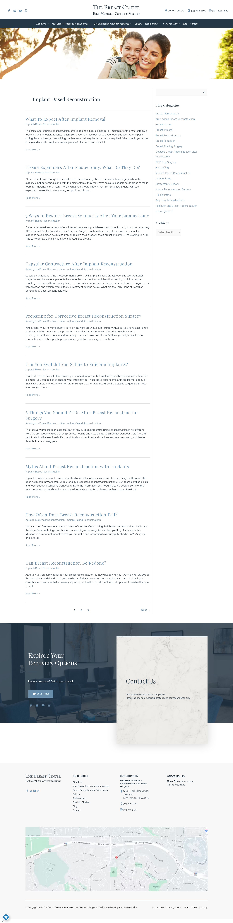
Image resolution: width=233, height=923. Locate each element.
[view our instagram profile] (26, 10)
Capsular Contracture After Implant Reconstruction (79, 264)
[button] (40, 693)
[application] (47, 24)
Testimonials (79, 798)
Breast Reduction (165, 140)
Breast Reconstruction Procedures (90, 790)
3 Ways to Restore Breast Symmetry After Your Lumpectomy (87, 215)
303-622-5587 (220, 10)
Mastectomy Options (167, 184)
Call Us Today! (42, 694)
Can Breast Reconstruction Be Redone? (65, 563)
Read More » (32, 150)
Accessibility (158, 907)
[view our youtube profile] (20, 10)
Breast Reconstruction (168, 135)
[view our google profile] (14, 10)
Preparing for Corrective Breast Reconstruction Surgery (83, 316)
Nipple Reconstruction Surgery (173, 189)
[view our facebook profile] (9, 10)
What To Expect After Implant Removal (65, 119)
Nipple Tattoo (163, 194)
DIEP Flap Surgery (166, 162)
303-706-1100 (198, 10)
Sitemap (203, 907)
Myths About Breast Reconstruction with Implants (77, 466)
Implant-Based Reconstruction (42, 124)
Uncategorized (164, 211)
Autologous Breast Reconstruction (45, 269)
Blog (75, 806)
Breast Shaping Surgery (169, 146)
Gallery (76, 794)
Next (145, 609)
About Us (77, 782)
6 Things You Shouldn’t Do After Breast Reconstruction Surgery (82, 415)
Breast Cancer (164, 124)
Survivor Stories (81, 802)
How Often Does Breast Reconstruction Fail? (71, 514)
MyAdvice (132, 907)
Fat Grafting (162, 167)
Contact (77, 810)
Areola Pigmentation (167, 113)
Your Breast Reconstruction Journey (91, 786)
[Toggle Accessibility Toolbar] (6, 917)
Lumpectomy (163, 178)
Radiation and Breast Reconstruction (176, 205)
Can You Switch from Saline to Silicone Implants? (76, 364)
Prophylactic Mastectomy (170, 200)
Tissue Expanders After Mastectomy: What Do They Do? (82, 167)
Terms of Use (190, 907)
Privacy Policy (173, 907)
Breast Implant (164, 129)
